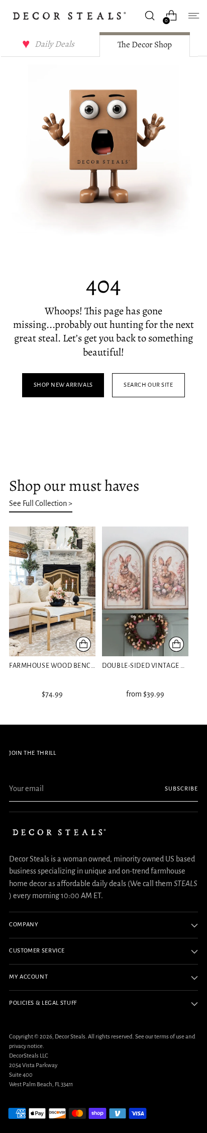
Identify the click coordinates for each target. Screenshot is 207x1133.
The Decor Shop (145, 44)
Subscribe (181, 789)
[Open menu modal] (192, 16)
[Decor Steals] (69, 16)
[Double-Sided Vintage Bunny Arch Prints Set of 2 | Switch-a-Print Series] (145, 591)
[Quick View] (83, 644)
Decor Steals (70, 1036)
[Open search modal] (149, 16)
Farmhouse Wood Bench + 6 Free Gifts (75, 665)
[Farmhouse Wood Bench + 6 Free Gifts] (52, 591)
